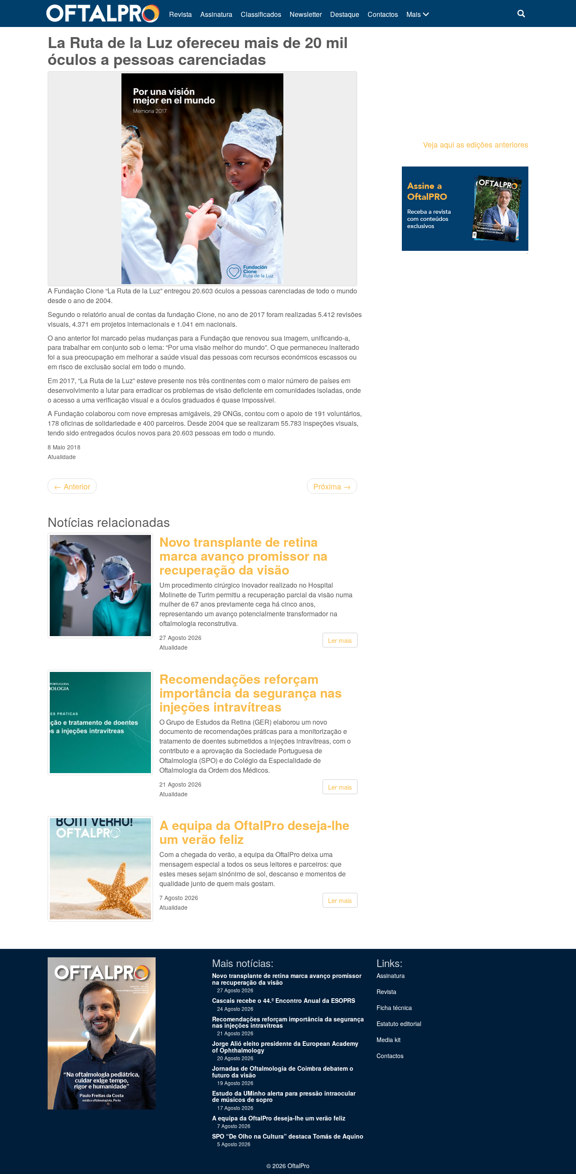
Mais (414, 14)
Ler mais (340, 640)
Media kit (389, 1039)
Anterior (72, 486)
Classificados (261, 14)
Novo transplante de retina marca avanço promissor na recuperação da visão (243, 555)
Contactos (383, 14)
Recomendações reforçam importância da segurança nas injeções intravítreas (250, 692)
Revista (180, 14)
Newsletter (306, 14)
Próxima (332, 486)
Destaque (344, 14)
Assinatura (216, 14)
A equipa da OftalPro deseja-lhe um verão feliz (254, 832)
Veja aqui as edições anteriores (475, 144)
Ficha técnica (394, 1007)
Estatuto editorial (399, 1023)
